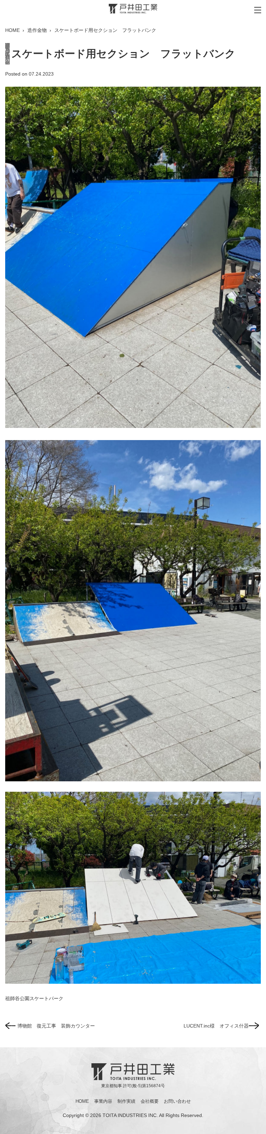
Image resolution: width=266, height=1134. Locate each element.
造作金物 (37, 30)
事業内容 (103, 1101)
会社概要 (150, 1101)
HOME (12, 30)
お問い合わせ (177, 1101)
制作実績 (126, 1101)
